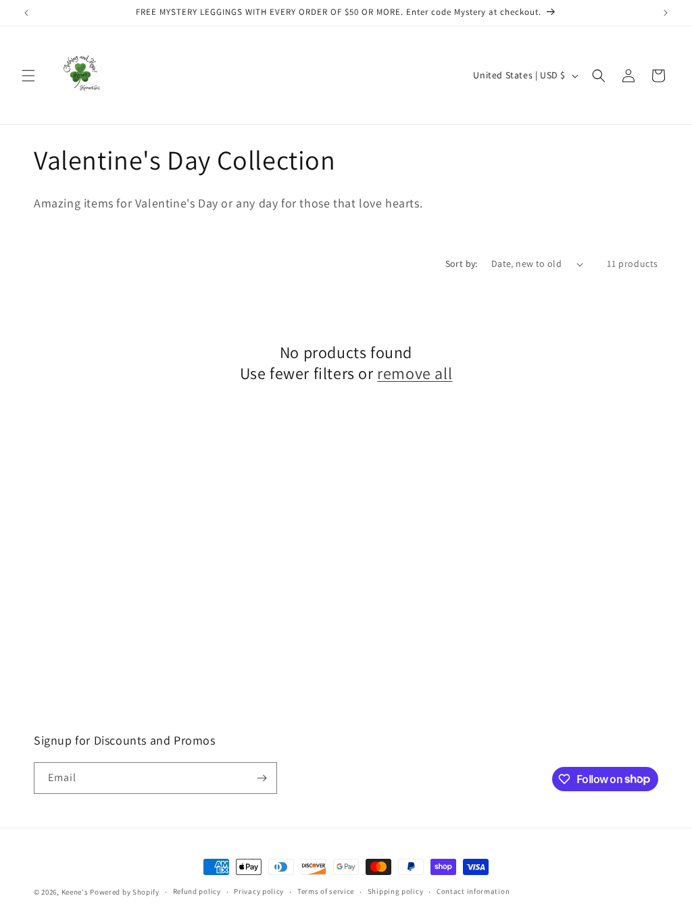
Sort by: (461, 263)
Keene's (75, 892)
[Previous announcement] (26, 13)
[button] (28, 76)
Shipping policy (396, 891)
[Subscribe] (261, 778)
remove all (414, 373)
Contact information (473, 891)
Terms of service (325, 891)
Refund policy (197, 891)
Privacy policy (259, 891)
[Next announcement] (666, 13)
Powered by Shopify (124, 892)
